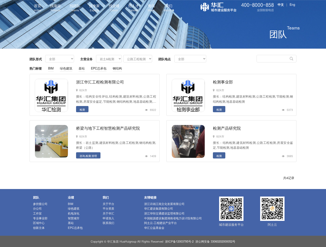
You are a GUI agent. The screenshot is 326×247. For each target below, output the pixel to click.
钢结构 (117, 68)
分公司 (37, 208)
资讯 (151, 7)
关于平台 (108, 204)
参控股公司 (40, 204)
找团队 (75, 7)
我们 (169, 7)
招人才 (133, 7)
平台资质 (108, 208)
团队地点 (164, 59)
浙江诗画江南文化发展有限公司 (164, 204)
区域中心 (39, 223)
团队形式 (35, 59)
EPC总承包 (98, 68)
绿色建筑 (66, 68)
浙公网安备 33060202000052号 (215, 241)
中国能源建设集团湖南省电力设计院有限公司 (173, 218)
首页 (37, 7)
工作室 (37, 213)
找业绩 (114, 7)
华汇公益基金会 (154, 228)
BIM (51, 68)
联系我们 (108, 223)
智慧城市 (73, 218)
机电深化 (73, 213)
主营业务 (86, 59)
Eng (292, 4)
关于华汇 (108, 213)
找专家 (94, 7)
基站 (82, 68)
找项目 (55, 7)
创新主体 (39, 228)
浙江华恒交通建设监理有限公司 (164, 213)
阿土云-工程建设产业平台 (160, 223)
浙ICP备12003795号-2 (179, 241)
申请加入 (108, 218)
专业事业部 (40, 218)
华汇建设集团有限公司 (158, 208)
